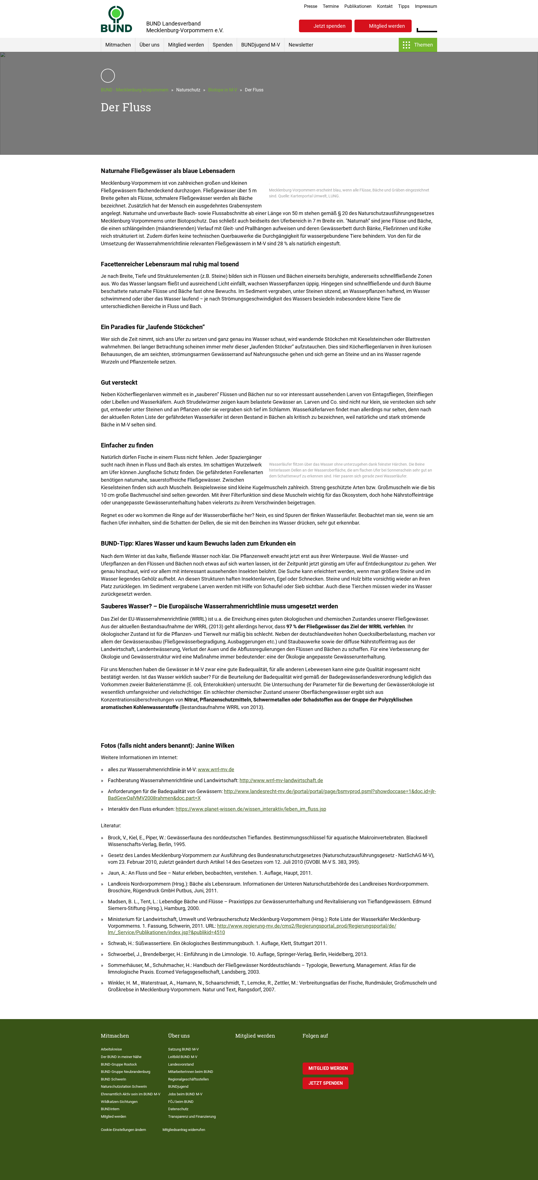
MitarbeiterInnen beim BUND (190, 1072)
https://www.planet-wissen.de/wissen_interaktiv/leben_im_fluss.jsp (251, 809)
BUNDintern (110, 1109)
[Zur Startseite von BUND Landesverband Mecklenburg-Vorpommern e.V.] (116, 19)
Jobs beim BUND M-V (185, 1094)
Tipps (403, 6)
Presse (310, 6)
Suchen (432, 25)
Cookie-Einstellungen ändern (123, 1130)
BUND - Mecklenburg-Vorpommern (134, 90)
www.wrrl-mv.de (216, 769)
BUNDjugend (178, 1086)
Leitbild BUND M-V (182, 1057)
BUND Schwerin (113, 1079)
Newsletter (301, 45)
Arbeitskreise (111, 1049)
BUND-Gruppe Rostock (119, 1064)
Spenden (223, 45)
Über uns (149, 45)
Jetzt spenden (329, 26)
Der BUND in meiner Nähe (121, 1057)
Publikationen (358, 6)
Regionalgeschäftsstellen (188, 1079)
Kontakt (385, 6)
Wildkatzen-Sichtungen (119, 1102)
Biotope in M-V (222, 90)
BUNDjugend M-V (260, 45)
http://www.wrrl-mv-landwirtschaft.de (281, 780)
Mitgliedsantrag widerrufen (184, 1130)
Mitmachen (118, 45)
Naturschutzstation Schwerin (124, 1086)
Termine (331, 6)
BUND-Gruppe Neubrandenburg (125, 1072)
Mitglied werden (387, 26)
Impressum (426, 6)
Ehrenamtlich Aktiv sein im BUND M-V (130, 1094)
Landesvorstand (181, 1064)
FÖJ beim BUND (181, 1102)
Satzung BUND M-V (183, 1049)
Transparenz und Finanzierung (192, 1116)
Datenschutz (178, 1109)
